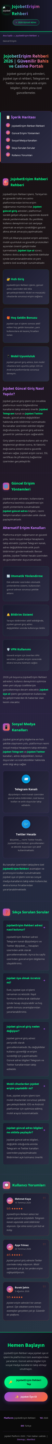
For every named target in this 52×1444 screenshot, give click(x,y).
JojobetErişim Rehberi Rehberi (28, 125)
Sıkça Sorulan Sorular (23, 148)
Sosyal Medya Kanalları (24, 140)
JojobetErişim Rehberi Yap (25, 1382)
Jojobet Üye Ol (26, 1397)
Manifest (31, 1439)
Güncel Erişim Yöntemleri (26, 133)
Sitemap (21, 1439)
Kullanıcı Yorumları (22, 155)
